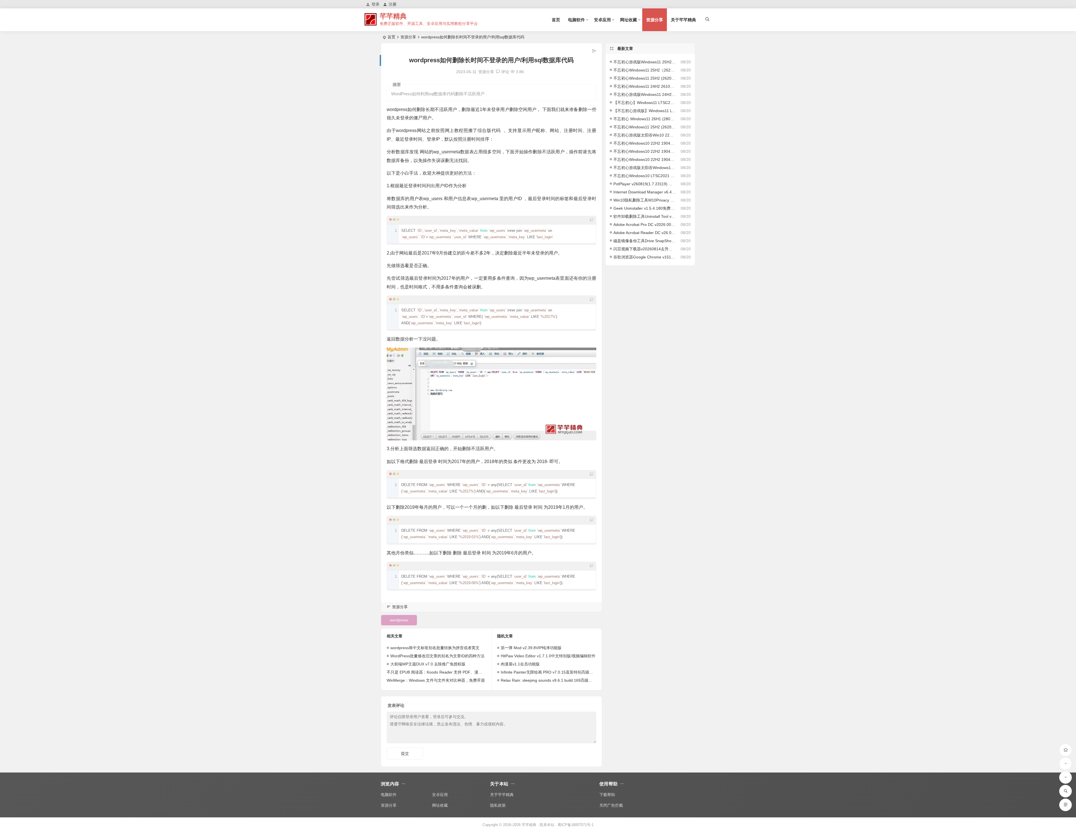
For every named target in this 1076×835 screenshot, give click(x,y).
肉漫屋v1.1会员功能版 (520, 664)
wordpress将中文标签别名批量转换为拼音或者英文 (434, 648)
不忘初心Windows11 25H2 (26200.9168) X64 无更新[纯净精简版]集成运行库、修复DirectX (644, 78)
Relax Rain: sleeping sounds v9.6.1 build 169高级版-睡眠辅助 (555, 680)
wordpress (399, 620)
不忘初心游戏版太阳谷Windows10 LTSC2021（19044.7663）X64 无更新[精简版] (644, 167)
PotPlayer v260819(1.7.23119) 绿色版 (644, 184)
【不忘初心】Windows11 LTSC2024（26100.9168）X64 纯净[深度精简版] (644, 102)
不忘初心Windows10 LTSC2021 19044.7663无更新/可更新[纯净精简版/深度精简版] (644, 176)
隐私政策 (498, 805)
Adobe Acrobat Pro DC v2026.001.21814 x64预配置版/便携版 (644, 224)
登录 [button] (375, 4)
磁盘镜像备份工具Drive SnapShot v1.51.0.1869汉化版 (644, 241)
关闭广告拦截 (611, 805)
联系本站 (547, 825)
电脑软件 (576, 19)
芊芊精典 (393, 16)
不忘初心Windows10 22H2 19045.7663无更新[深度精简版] (644, 143)
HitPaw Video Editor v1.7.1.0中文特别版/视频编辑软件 (548, 656)
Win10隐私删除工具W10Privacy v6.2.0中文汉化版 (644, 200)
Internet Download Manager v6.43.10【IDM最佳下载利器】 (644, 192)
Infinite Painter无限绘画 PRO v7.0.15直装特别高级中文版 (551, 672)
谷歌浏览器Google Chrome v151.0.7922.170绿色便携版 (644, 257)
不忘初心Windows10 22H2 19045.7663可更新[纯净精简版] (644, 159)
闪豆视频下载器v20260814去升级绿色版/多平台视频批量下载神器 (644, 249)
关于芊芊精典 (683, 19)
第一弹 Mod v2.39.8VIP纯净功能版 (531, 648)
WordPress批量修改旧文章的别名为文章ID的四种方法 (437, 656)
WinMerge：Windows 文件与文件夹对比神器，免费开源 (436, 680)
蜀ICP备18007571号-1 (575, 825)
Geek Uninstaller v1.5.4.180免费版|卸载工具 (644, 208)
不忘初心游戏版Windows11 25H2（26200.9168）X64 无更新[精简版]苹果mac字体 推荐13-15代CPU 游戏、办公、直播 (644, 62)
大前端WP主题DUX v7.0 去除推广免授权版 (427, 664)
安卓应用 (602, 19)
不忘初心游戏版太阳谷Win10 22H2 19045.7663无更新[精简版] (644, 135)
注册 (392, 4)
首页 (556, 19)
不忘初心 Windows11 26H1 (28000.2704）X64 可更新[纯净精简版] (644, 119)
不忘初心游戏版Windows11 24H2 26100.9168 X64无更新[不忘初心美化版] (644, 94)
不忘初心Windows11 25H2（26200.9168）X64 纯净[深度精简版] (644, 70)
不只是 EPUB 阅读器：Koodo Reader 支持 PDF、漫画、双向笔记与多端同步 (454, 672)
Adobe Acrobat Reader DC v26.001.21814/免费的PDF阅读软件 (644, 232)
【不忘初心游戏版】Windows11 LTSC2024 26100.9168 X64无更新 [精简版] (644, 110)
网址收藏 (628, 19)
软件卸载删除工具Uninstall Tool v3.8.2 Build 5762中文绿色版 (644, 216)
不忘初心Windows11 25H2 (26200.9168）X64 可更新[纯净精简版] (644, 127)
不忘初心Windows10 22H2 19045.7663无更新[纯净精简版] (644, 151)
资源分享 (654, 19)
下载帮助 (607, 794)
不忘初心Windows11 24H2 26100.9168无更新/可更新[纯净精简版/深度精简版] (644, 86)
